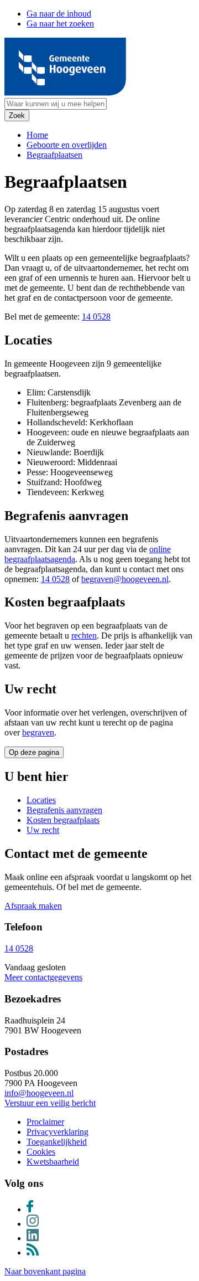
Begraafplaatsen (54, 155)
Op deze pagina (34, 752)
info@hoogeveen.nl (39, 1093)
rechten (84, 635)
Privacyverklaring (57, 1131)
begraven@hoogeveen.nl (125, 579)
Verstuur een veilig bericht (50, 1103)
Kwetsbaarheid (53, 1161)
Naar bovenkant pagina (45, 1271)
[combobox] (55, 104)
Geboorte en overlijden (67, 145)
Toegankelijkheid (57, 1141)
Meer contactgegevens (43, 977)
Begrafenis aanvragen (64, 810)
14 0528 (96, 316)
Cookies (41, 1151)
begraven (38, 732)
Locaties (41, 800)
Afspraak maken (33, 905)
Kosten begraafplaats (63, 820)
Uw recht (43, 830)
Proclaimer (45, 1121)
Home (37, 135)
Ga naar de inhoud (59, 13)
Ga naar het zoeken (60, 23)
